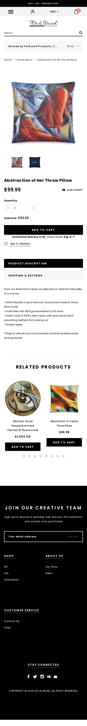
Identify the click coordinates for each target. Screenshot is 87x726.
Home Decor (24, 59)
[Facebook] (28, 677)
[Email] (55, 677)
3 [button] (35, 456)
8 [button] (63, 456)
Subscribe (73, 536)
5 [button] (46, 456)
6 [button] (52, 456)
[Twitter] (35, 677)
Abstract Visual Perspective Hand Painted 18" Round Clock (22, 426)
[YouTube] (49, 677)
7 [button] (57, 456)
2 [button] (29, 456)
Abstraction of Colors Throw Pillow (64, 423)
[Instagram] (42, 677)
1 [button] (23, 456)
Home (8, 59)
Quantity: (11, 200)
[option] (43, 112)
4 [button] (40, 456)
